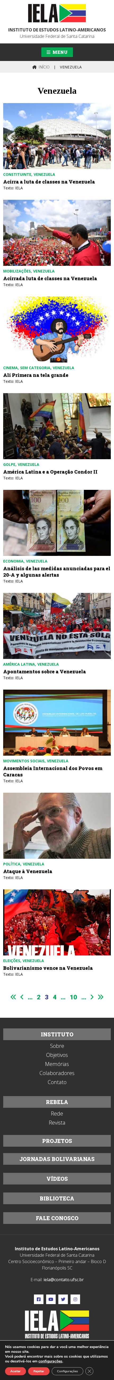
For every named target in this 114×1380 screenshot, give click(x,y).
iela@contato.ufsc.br (63, 1280)
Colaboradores (57, 1073)
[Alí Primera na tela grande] (57, 329)
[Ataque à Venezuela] (57, 826)
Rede (57, 1113)
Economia (13, 561)
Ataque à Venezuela (27, 871)
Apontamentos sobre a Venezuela (44, 671)
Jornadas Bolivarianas (57, 1158)
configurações (50, 1361)
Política (11, 863)
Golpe (9, 464)
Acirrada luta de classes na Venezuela (50, 278)
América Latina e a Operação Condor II (50, 472)
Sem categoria (35, 367)
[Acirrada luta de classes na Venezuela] (57, 233)
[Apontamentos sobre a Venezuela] (57, 626)
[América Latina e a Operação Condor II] (57, 426)
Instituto (57, 1034)
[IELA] (57, 13)
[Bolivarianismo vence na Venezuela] (57, 922)
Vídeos (57, 1178)
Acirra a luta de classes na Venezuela (49, 181)
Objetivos (57, 1055)
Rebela (57, 1101)
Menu (59, 52)
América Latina (19, 664)
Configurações (67, 1371)
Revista (57, 1123)
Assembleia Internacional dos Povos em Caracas (52, 771)
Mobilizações (17, 271)
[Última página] (100, 997)
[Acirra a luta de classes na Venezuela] (57, 136)
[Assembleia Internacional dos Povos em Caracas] (57, 723)
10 (73, 997)
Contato (57, 1082)
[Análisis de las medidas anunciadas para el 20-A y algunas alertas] (57, 523)
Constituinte (17, 174)
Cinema (10, 367)
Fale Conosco (57, 1218)
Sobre (57, 1046)
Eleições (11, 960)
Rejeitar (38, 1371)
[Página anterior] (22, 997)
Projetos (57, 1140)
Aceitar (15, 1371)
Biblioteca (57, 1198)
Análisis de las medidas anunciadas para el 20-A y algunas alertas (56, 571)
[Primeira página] (13, 997)
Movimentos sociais (24, 760)
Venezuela (44, 174)
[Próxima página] (92, 997)
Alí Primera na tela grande (35, 375)
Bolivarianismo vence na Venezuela (48, 968)
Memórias (57, 1064)
